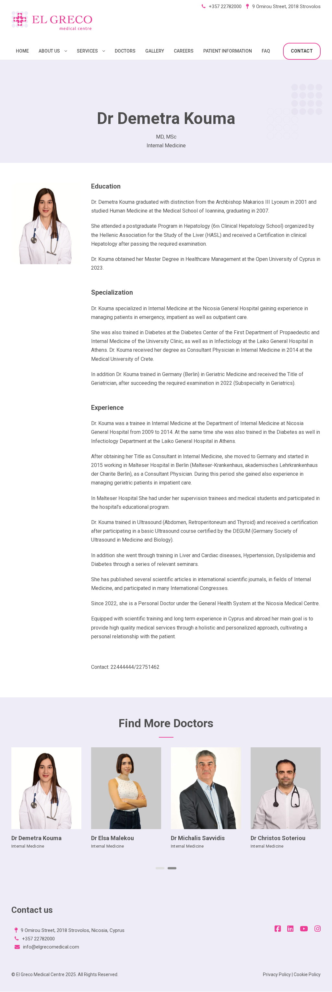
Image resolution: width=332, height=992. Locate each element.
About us (49, 51)
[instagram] (317, 929)
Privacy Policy (277, 974)
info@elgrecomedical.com (51, 947)
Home (22, 51)
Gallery (154, 51)
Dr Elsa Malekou (112, 838)
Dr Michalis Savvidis (198, 838)
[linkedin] (290, 929)
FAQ (266, 51)
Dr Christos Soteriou (278, 838)
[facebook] (278, 929)
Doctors (125, 51)
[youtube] (304, 929)
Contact (302, 51)
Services (87, 51)
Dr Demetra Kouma (36, 838)
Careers (184, 51)
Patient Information (227, 51)
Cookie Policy (307, 974)
